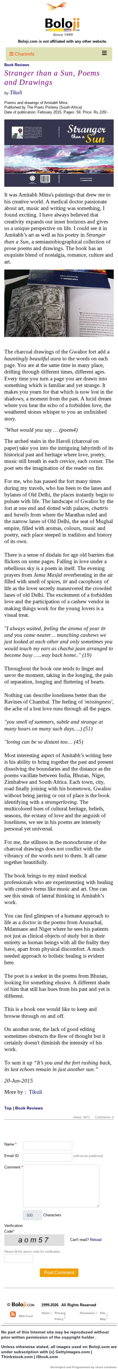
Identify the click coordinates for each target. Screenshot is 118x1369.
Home (46, 1313)
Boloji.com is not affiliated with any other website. (62, 41)
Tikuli (16, 92)
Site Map (103, 1316)
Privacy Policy (60, 1316)
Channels (23, 54)
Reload (95, 1240)
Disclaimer (87, 1313)
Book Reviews (16, 65)
